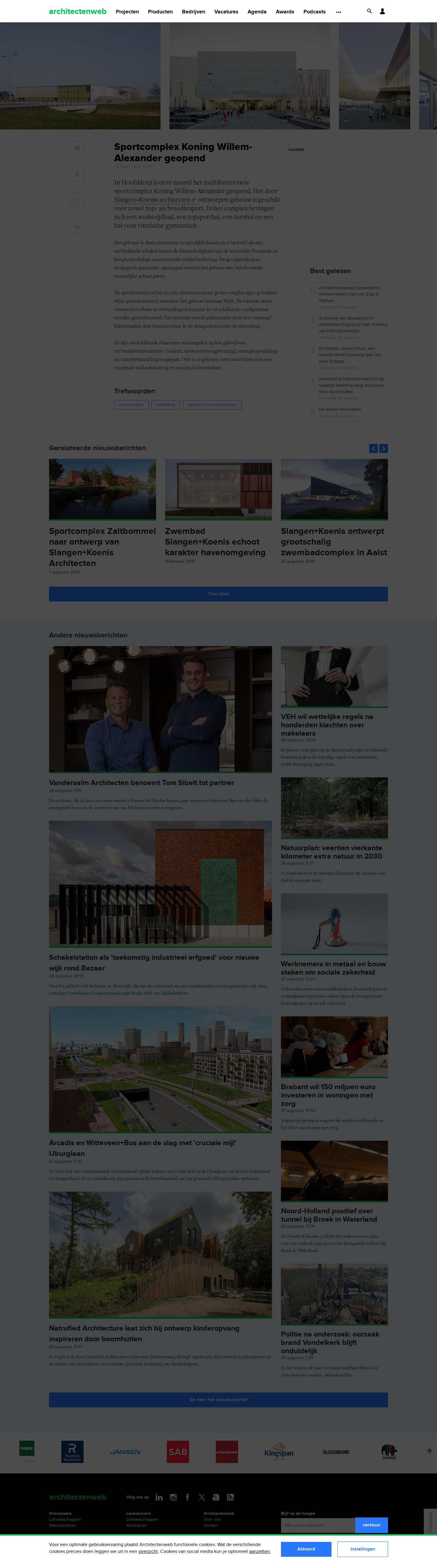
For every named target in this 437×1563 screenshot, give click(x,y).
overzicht (148, 1551)
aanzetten (259, 1551)
